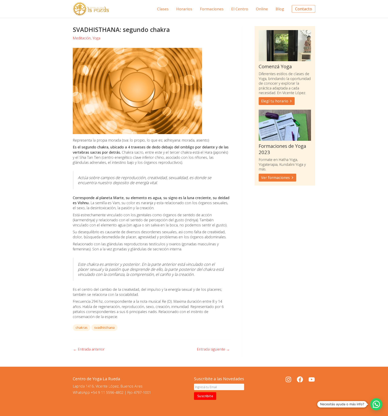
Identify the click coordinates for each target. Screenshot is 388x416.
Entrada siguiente (213, 349)
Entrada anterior (88, 349)
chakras (82, 327)
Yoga (96, 38)
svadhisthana (104, 327)
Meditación (82, 38)
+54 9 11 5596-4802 (107, 392)
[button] (303, 9)
